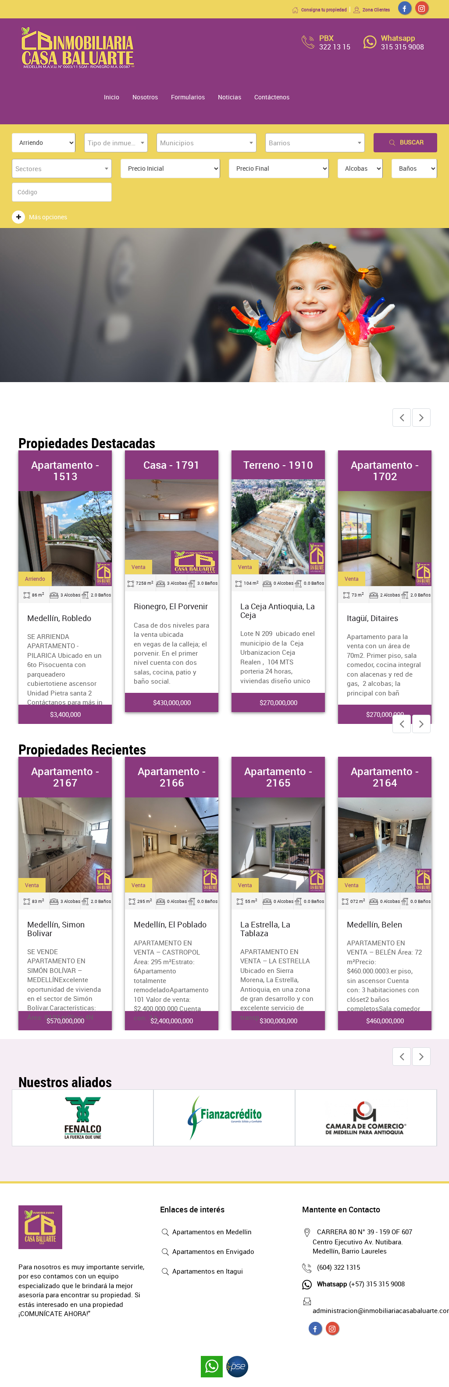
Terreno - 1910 (278, 465)
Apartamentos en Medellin (211, 1231)
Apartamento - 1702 (385, 470)
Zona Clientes (376, 10)
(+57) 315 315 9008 (361, 1283)
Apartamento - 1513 (65, 470)
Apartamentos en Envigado (212, 1251)
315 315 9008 (402, 47)
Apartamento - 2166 (172, 777)
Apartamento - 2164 (385, 777)
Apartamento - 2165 (278, 777)
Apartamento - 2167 (65, 777)
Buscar (412, 142)
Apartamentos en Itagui (207, 1271)
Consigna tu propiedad (324, 10)
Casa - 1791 (171, 465)
